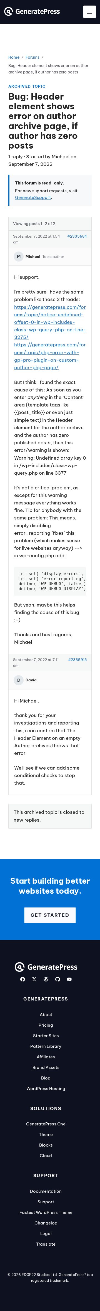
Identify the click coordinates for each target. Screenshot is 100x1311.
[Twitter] (34, 979)
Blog (46, 1078)
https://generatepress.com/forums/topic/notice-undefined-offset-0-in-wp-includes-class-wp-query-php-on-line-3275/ (50, 322)
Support (46, 1201)
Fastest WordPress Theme (45, 1212)
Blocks (46, 1145)
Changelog (46, 1223)
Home (13, 57)
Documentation (46, 1191)
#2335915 (77, 659)
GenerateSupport (33, 197)
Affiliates (46, 1056)
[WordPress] (46, 979)
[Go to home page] (32, 14)
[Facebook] (23, 979)
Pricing (46, 1025)
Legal (46, 1233)
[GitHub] (57, 979)
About (46, 1014)
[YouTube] (69, 979)
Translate (46, 1244)
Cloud (46, 1155)
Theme (46, 1134)
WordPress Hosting (45, 1088)
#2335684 (77, 236)
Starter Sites (46, 1035)
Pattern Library (45, 1046)
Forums (32, 57)
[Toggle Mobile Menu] (89, 12)
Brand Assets (45, 1067)
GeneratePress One (46, 1124)
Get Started (50, 915)
